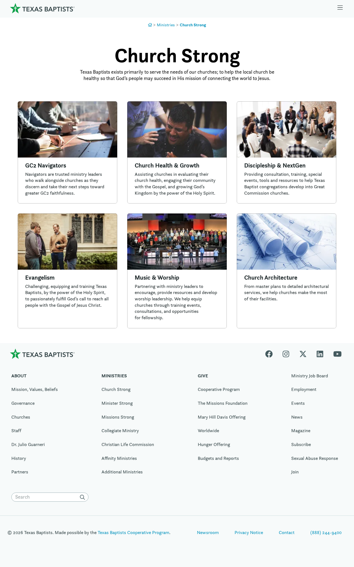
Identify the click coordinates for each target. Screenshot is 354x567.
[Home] (42, 8)
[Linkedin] (320, 353)
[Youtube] (337, 353)
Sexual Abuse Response (314, 458)
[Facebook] (271, 353)
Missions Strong (117, 417)
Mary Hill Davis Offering (222, 417)
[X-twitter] (303, 353)
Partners (19, 472)
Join (295, 472)
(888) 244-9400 (326, 532)
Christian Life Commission (127, 444)
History (18, 458)
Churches (20, 417)
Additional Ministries (122, 472)
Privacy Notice (249, 532)
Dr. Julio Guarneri (28, 444)
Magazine (300, 430)
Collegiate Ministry (120, 430)
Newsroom (208, 532)
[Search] (83, 497)
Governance (23, 403)
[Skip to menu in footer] (340, 8)
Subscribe (301, 444)
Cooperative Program (219, 389)
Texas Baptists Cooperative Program (133, 532)
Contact (287, 532)
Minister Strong (117, 403)
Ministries (166, 24)
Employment (303, 389)
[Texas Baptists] (150, 24)
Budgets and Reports (218, 458)
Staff (16, 430)
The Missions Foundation (223, 403)
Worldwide (208, 430)
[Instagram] (286, 353)
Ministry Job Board (309, 375)
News (297, 417)
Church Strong (193, 24)
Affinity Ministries (119, 458)
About (19, 376)
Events (298, 403)
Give (203, 376)
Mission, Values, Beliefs (34, 389)
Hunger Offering (214, 444)
